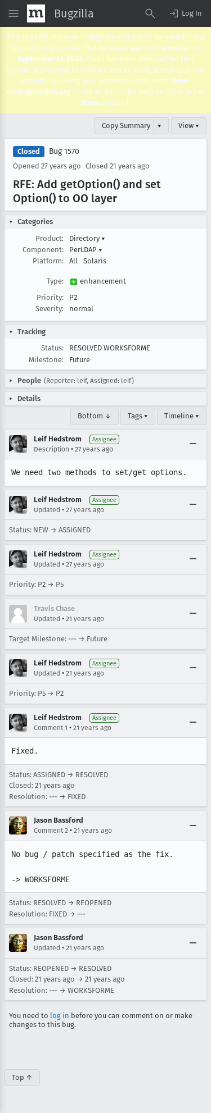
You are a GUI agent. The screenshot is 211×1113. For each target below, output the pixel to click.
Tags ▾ (138, 416)
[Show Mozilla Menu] (36, 13)
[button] (185, 13)
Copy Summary (126, 125)
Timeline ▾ (181, 416)
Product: (49, 238)
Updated (47, 510)
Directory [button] (87, 238)
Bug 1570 (64, 151)
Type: (55, 281)
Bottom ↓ (94, 416)
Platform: (48, 261)
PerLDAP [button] (85, 249)
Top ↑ (22, 1077)
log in (59, 1015)
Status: (52, 348)
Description (51, 449)
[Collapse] (193, 444)
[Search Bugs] (150, 13)
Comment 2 (51, 830)
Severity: (49, 308)
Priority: (50, 297)
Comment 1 (51, 728)
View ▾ (188, 125)
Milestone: (46, 359)
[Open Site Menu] (14, 13)
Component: (43, 249)
